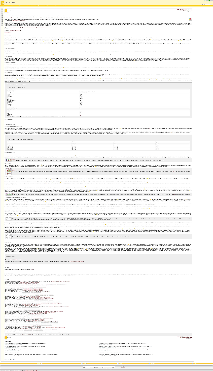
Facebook (152, 363)
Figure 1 (13, 159)
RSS (195, 363)
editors (20, 5)
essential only (31, 370)
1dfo (149, 128)
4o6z (8, 28)
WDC (211, 0)
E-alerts (85, 363)
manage (36, 370)
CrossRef (57, 281)
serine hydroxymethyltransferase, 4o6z (15, 30)
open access (64, 5)
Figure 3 (13, 193)
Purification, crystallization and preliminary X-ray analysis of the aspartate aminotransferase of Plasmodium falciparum (24, 351)
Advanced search (123, 367)
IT (209, 0)
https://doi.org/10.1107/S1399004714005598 (186, 10)
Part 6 (181, 9)
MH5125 (32, 269)
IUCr (207, 0)
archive (12, 5)
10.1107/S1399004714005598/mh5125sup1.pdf (77, 261)
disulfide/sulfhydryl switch (43, 27)
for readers (38, 5)
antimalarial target (30, 27)
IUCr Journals (59, 284)
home (4, 5)
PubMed (61, 281)
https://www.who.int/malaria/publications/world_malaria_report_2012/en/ (41, 329)
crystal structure (97, 244)
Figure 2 (13, 170)
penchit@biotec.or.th (15, 20)
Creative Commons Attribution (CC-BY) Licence (28, 334)
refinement (131, 80)
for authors (29, 5)
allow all (26, 370)
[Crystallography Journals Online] (204, 0)
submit (46, 5)
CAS (63, 281)
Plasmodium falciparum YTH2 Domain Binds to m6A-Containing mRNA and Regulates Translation (114, 351)
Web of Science (53, 281)
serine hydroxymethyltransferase (21, 27)
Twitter (121, 363)
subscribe (55, 5)
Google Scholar (67, 281)
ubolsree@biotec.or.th (22, 20)
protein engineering (36, 27)
